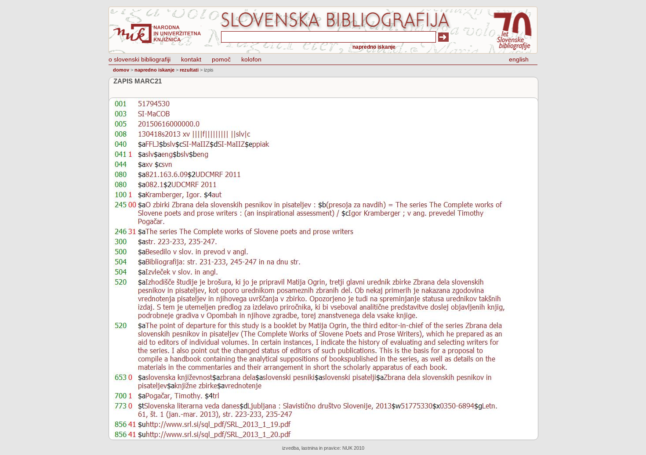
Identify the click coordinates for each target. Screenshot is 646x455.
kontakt (191, 59)
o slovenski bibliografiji (140, 59)
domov (121, 69)
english (519, 59)
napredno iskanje (374, 47)
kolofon (251, 59)
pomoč (221, 59)
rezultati (189, 69)
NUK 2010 (353, 448)
